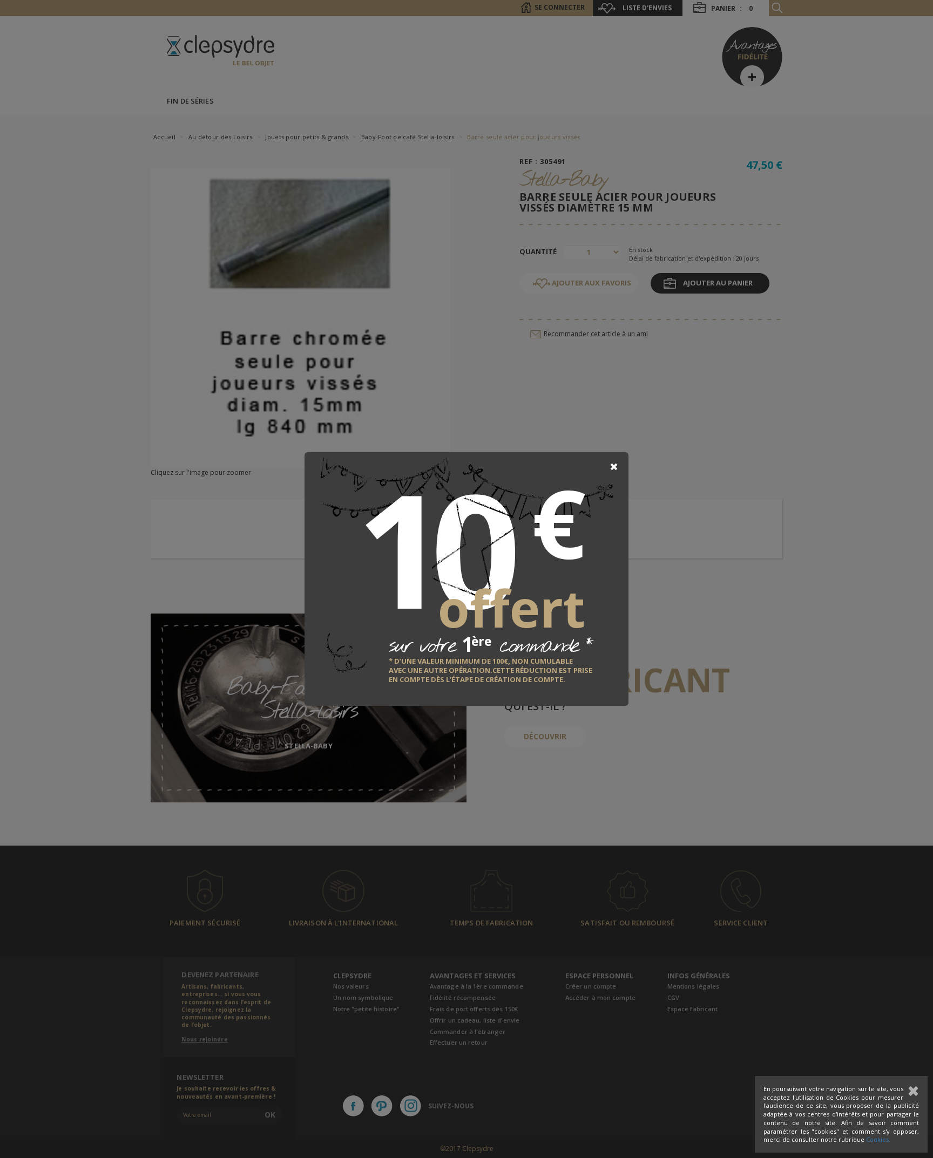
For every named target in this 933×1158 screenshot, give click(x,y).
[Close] (614, 467)
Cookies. (878, 1139)
